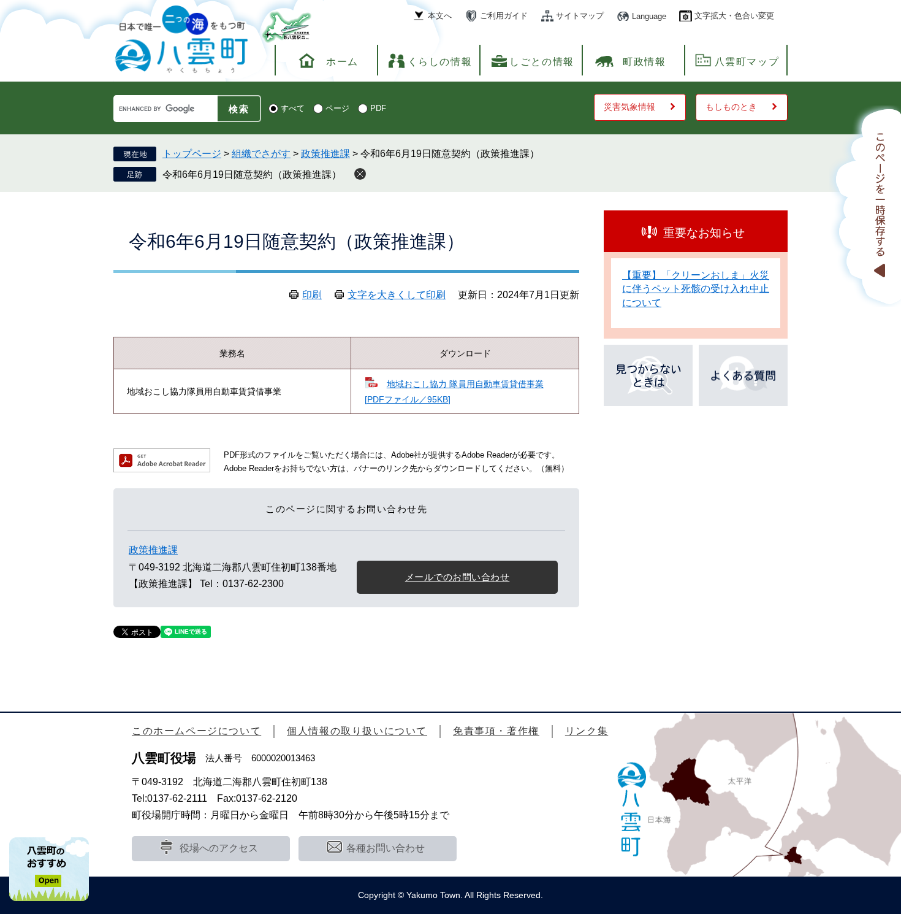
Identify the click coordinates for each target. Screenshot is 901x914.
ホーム (342, 61)
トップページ (191, 153)
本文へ (440, 15)
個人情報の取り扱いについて (357, 731)
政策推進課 (325, 153)
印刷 (312, 295)
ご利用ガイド (504, 15)
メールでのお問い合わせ (457, 577)
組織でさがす (261, 153)
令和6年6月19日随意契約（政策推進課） (251, 174)
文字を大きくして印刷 (397, 295)
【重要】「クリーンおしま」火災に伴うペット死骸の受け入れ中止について (695, 289)
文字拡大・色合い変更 (734, 15)
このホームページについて (196, 731)
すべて (293, 108)
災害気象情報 (629, 107)
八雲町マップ (747, 61)
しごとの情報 (541, 61)
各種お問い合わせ (385, 848)
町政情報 (644, 61)
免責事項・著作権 (496, 731)
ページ (337, 108)
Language (649, 16)
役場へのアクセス (219, 848)
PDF (378, 108)
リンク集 (586, 731)
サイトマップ (580, 15)
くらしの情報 (440, 61)
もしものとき (731, 107)
